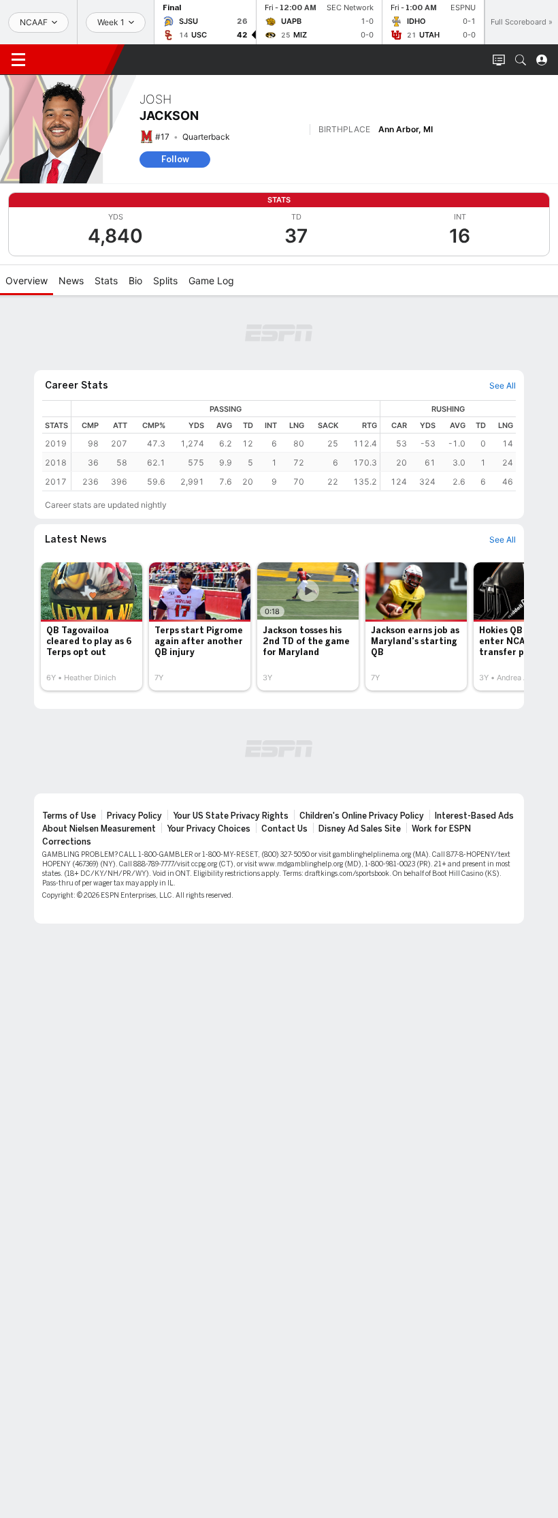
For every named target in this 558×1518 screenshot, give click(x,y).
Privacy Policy (134, 816)
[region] (293, 445)
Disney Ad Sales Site (359, 829)
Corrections (66, 842)
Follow (175, 159)
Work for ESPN (441, 829)
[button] (520, 60)
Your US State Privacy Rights (231, 816)
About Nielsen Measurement (99, 829)
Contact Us (284, 829)
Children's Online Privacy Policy (361, 816)
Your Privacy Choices (208, 829)
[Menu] (18, 60)
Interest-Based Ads (474, 816)
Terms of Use (69, 816)
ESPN (73, 59)
